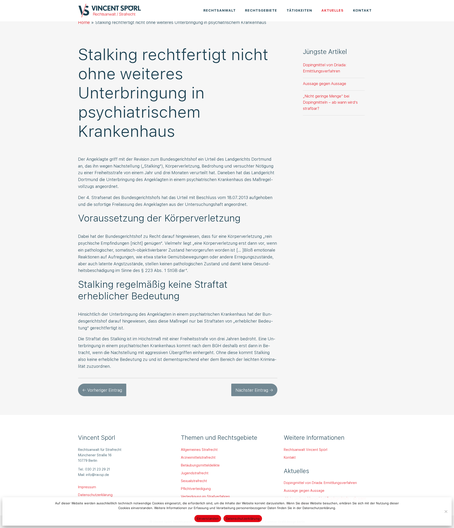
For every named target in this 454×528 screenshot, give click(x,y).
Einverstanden (208, 518)
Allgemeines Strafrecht (199, 449)
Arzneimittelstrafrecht (198, 457)
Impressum (87, 487)
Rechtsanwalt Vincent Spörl (305, 449)
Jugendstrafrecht (194, 473)
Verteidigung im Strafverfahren (205, 496)
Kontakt (362, 10)
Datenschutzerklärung (95, 494)
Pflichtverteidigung (196, 488)
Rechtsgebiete (261, 10)
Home (84, 22)
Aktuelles (332, 10)
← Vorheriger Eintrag (102, 390)
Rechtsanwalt (219, 10)
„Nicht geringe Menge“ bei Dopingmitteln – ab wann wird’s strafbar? (330, 102)
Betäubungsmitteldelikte (200, 465)
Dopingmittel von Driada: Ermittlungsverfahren (324, 68)
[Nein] (445, 511)
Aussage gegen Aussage (324, 83)
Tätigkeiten (299, 10)
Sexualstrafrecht (194, 480)
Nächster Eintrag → (254, 390)
